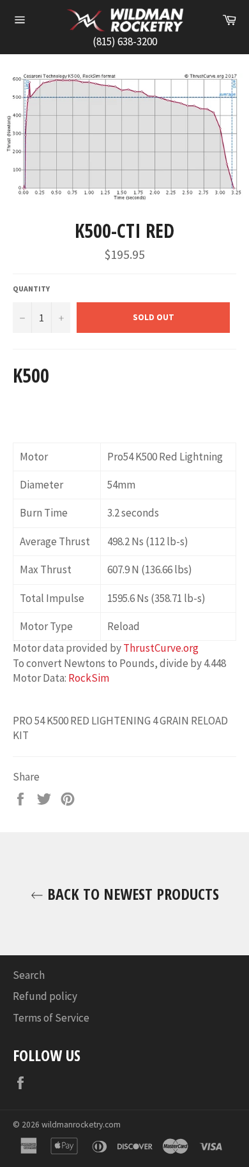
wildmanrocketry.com (81, 1124)
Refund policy (45, 996)
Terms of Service (51, 1018)
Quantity (31, 288)
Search (29, 975)
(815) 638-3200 (125, 41)
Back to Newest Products (131, 893)
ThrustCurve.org (161, 648)
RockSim (88, 678)
